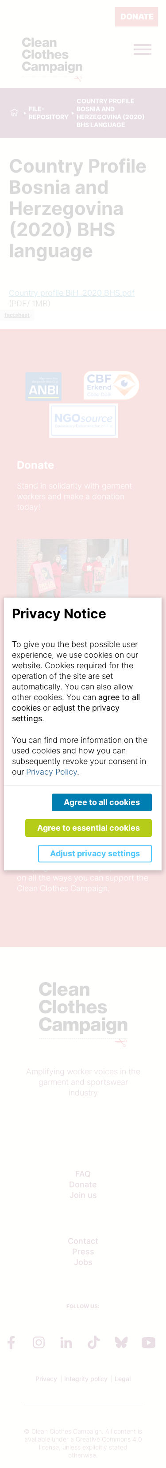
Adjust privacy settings (95, 853)
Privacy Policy (51, 771)
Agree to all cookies (102, 802)
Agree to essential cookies (88, 827)
